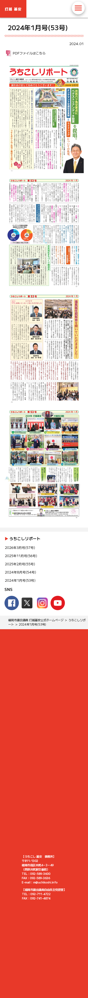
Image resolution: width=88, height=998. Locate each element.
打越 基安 (13, 8)
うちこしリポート (25, 538)
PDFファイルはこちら (29, 53)
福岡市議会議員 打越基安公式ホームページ (35, 620)
